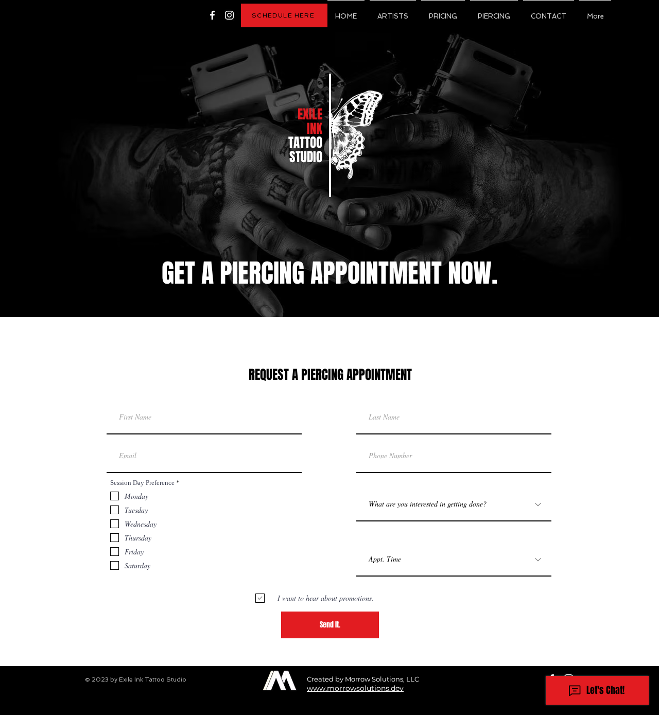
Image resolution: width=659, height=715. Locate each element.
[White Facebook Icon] (212, 15)
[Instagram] (229, 15)
